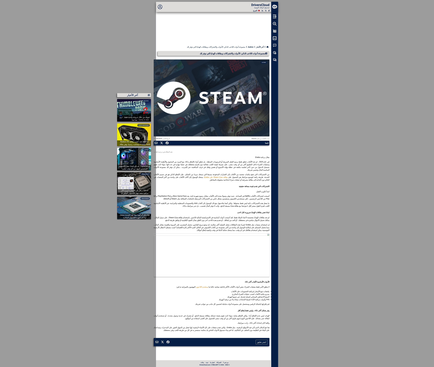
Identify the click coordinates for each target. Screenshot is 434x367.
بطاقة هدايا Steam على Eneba (216, 177)
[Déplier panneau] (160, 7)
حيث (207, 362)
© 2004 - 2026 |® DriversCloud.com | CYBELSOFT (214, 365)
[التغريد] (266, 11)
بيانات (202, 362)
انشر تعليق (261, 342)
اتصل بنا (212, 362)
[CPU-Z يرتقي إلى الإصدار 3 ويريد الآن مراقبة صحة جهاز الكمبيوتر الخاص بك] (134, 183)
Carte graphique (144, 125)
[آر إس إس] (262, 11)
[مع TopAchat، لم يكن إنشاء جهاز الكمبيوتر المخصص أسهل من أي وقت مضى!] (134, 159)
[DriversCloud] (274, 7)
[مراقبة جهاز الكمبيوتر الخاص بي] (274, 38)
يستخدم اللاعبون (202, 287)
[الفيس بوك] (268, 11)
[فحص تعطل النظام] (274, 45)
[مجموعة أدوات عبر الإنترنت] (274, 52)
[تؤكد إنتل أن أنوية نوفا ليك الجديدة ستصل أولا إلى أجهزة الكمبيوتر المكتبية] (134, 208)
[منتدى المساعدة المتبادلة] (274, 60)
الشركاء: (218, 362)
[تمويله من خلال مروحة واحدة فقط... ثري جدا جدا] (134, 110)
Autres (250, 47)
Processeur (145, 174)
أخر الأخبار (260, 47)
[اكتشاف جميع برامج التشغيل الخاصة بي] (274, 24)
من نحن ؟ (225, 362)
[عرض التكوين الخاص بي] (274, 31)
